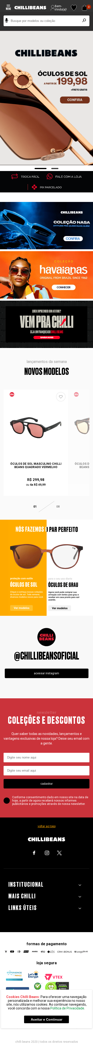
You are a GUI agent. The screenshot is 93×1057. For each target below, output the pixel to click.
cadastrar (47, 783)
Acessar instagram (46, 673)
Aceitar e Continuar (46, 1019)
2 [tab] (55, 168)
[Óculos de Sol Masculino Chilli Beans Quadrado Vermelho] (35, 427)
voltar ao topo (47, 826)
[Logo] (30, 7)
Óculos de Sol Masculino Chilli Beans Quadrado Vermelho (36, 465)
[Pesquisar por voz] (7, 20)
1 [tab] (40, 168)
